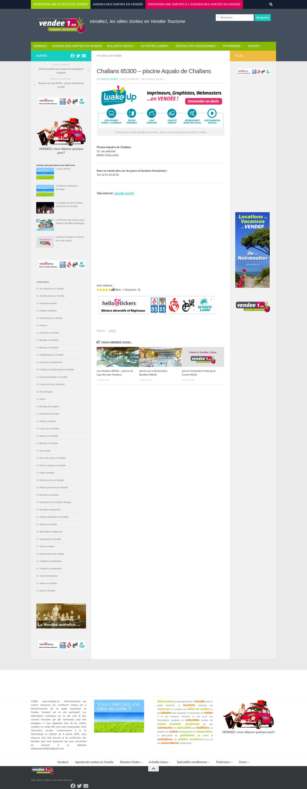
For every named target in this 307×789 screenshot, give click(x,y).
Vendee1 (40, 46)
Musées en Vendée (48, 443)
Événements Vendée (49, 414)
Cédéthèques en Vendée (51, 355)
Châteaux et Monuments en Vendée (56, 369)
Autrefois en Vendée (49, 333)
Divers (253, 46)
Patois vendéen (47, 473)
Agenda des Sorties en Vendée (118, 4)
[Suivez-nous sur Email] (84, 56)
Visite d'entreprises (48, 576)
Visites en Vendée (48, 583)
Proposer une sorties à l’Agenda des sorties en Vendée (194, 4)
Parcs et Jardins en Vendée (52, 465)
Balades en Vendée (48, 340)
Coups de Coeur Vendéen (52, 384)
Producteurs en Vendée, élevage (55, 502)
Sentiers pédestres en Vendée (54, 517)
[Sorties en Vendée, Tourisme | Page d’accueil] (61, 25)
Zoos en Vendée (47, 590)
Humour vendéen (47, 421)
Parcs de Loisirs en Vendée (52, 458)
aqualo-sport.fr (124, 193)
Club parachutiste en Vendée (53, 377)
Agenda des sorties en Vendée (77, 46)
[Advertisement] (253, 146)
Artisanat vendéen (48, 303)
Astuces (43, 325)
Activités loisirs (154, 46)
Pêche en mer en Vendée (51, 480)
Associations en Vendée (51, 318)
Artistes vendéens (48, 310)
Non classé (44, 451)
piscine (112, 331)
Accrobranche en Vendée (51, 288)
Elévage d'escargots (49, 406)
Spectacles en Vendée (50, 539)
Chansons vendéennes (50, 362)
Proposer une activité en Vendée (60, 4)
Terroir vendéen (47, 546)
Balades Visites (120, 46)
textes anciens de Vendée (51, 554)
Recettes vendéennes (50, 509)
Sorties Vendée (109, 79)
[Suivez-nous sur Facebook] (72, 56)
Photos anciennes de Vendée (53, 487)
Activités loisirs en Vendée (52, 296)
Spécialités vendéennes (196, 46)
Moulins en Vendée (48, 436)
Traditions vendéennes (50, 561)
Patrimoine (232, 46)
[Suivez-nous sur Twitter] (78, 56)
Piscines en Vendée (109, 56)
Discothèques (46, 392)
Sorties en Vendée (48, 524)
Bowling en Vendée (48, 347)
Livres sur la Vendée (49, 428)
